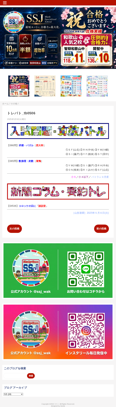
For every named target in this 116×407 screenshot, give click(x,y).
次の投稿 (14, 228)
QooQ (62, 406)
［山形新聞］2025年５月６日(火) (90, 213)
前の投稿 (101, 228)
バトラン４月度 (100, 177)
